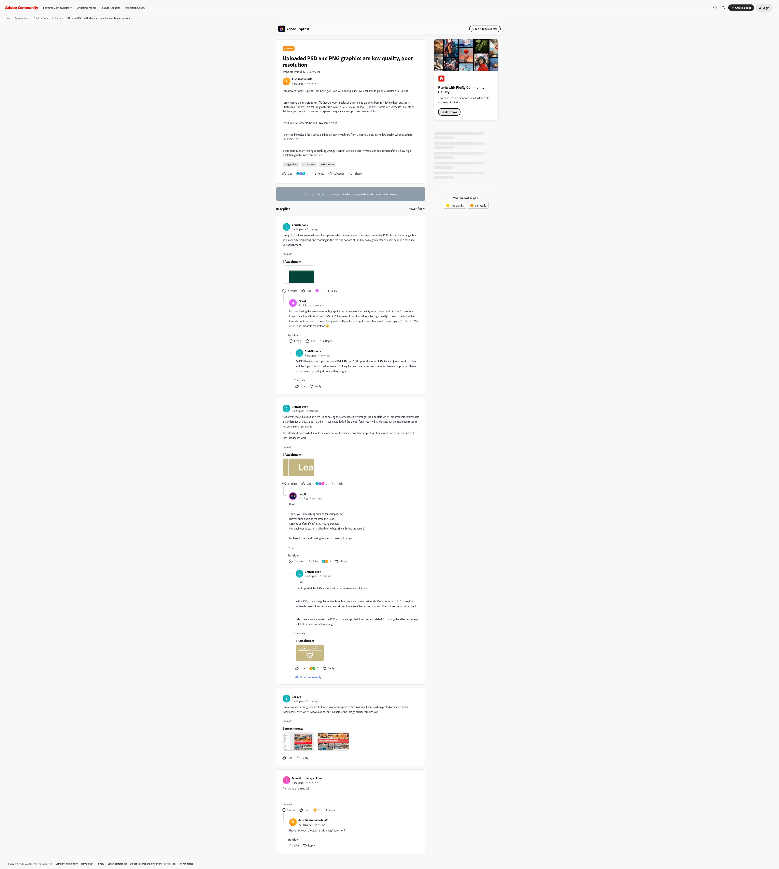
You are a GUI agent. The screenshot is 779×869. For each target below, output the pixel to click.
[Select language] (723, 7)
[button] (741, 7)
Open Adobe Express (484, 28)
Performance (327, 164)
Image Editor (290, 164)
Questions (59, 17)
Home (8, 17)
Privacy (100, 863)
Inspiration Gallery (135, 7)
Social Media (308, 164)
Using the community (67, 863)
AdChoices (188, 863)
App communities (23, 17)
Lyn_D (302, 494)
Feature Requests (110, 7)
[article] (350, 258)
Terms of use (87, 863)
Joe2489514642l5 (302, 79)
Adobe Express (43, 17)
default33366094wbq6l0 (313, 820)
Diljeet (302, 301)
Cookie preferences (117, 863)
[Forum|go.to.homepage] (21, 7)
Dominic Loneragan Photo (307, 778)
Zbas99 (296, 696)
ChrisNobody (300, 225)
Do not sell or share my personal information (153, 863)
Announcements (86, 7)
